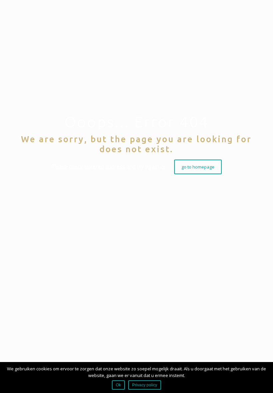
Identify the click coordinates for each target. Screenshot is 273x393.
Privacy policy (144, 385)
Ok (118, 385)
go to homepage (197, 167)
